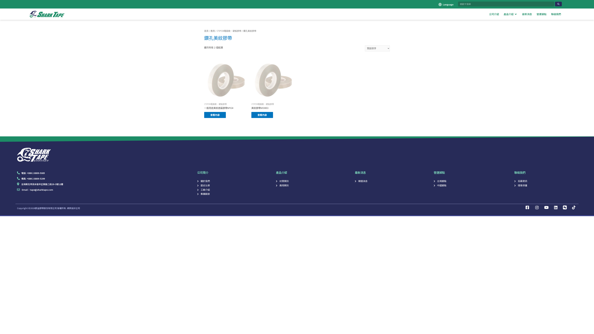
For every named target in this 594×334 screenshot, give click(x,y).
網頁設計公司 (73, 208)
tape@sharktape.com (41, 189)
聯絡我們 (519, 172)
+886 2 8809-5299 (36, 178)
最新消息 (360, 172)
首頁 (206, 31)
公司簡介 (202, 172)
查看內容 (215, 114)
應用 (213, 31)
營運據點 (439, 172)
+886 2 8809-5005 (36, 173)
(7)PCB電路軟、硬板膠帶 (229, 31)
